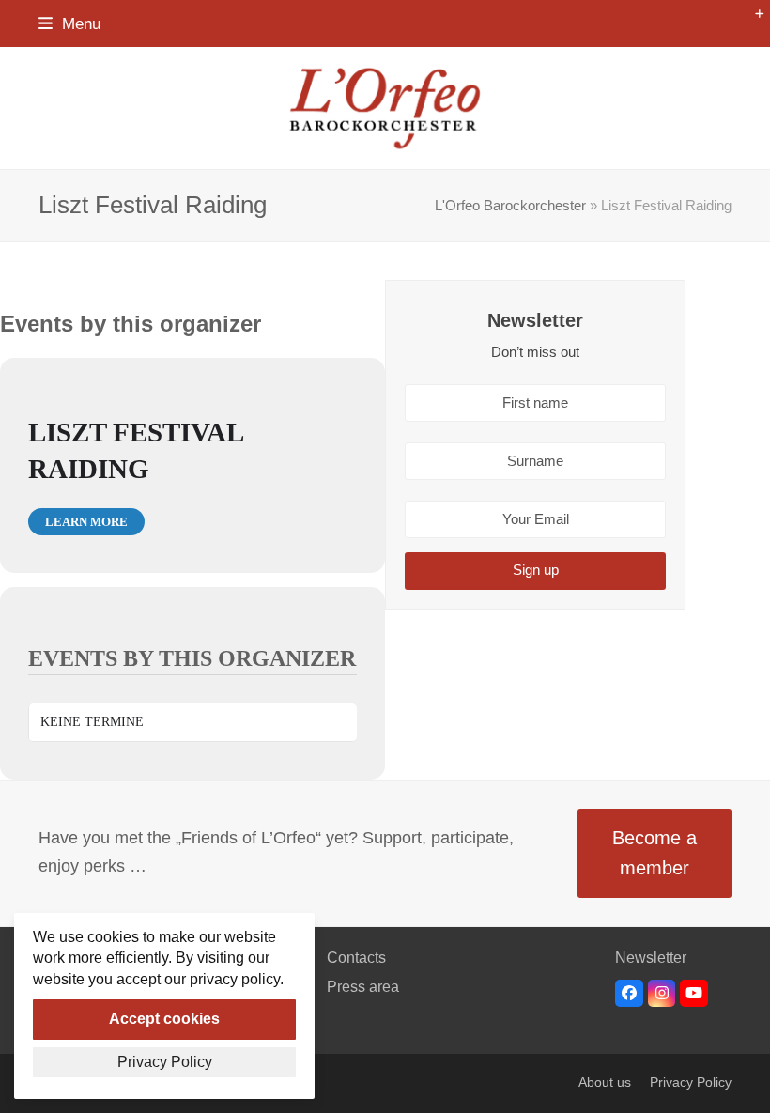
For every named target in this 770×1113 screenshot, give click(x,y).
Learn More (86, 522)
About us (604, 1082)
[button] (69, 23)
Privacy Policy (691, 1082)
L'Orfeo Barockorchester (510, 205)
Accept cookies (164, 1019)
